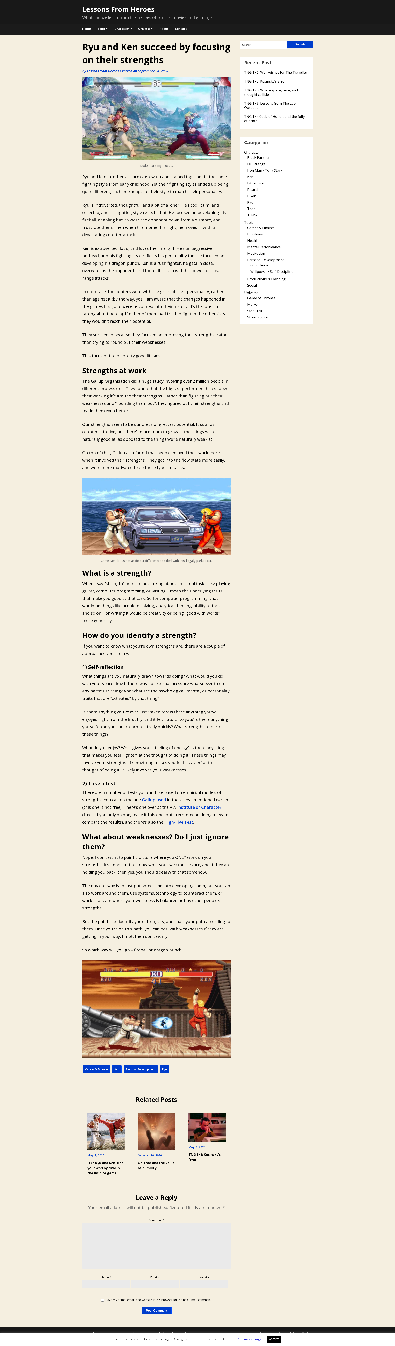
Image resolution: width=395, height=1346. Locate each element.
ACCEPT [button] (274, 1339)
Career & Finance (96, 1069)
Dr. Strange (256, 164)
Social (252, 285)
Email (155, 1277)
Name (106, 1277)
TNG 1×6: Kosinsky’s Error (265, 81)
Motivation (256, 253)
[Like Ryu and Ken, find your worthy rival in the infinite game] (106, 1128)
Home (86, 29)
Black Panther (258, 157)
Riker (251, 195)
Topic (101, 29)
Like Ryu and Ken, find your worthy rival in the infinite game (105, 1168)
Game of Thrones (261, 298)
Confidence (259, 265)
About (164, 29)
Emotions (255, 234)
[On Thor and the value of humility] (156, 1128)
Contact (181, 29)
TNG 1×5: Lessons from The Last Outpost (270, 105)
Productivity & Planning (266, 278)
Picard (252, 189)
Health (252, 240)
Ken (116, 1069)
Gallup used (154, 800)
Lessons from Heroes (102, 71)
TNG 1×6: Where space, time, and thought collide (271, 92)
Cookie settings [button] (249, 1339)
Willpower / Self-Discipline (271, 271)
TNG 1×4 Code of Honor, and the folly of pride (274, 118)
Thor (251, 208)
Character (122, 29)
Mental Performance (264, 247)
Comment (156, 1220)
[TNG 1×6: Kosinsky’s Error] (207, 1124)
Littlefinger (256, 183)
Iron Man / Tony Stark (264, 170)
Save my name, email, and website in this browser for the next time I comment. (159, 1300)
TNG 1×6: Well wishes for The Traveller (275, 72)
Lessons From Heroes (118, 9)
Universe (144, 29)
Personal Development (141, 1069)
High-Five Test (178, 822)
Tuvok (252, 215)
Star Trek (254, 310)
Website (204, 1277)
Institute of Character (199, 807)
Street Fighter (258, 317)
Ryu (164, 1069)
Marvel (253, 304)
